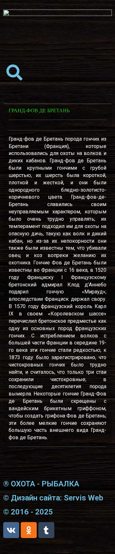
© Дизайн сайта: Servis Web (53, 497)
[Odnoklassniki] (29, 530)
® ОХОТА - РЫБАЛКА (41, 483)
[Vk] (11, 530)
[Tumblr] (46, 530)
